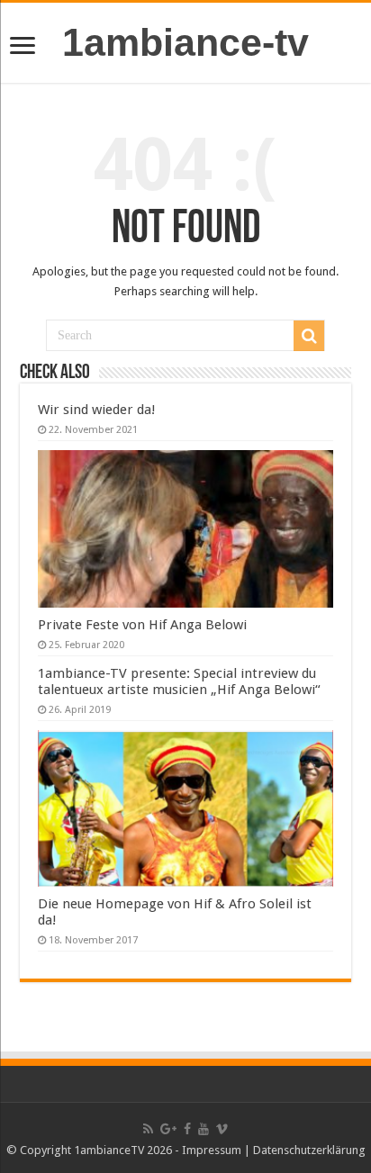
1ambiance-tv (185, 42)
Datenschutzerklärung (309, 1150)
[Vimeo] (222, 1129)
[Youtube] (203, 1129)
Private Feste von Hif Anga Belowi (142, 625)
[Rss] (148, 1129)
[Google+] (168, 1129)
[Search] (309, 335)
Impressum (211, 1150)
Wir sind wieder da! (97, 410)
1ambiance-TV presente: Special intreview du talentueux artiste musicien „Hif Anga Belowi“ (179, 681)
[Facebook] (187, 1129)
